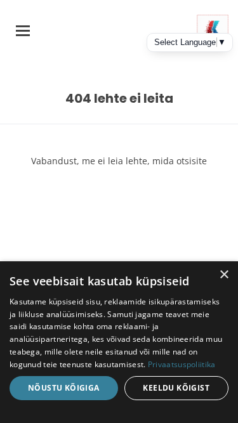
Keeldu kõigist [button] (176, 387)
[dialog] (119, 342)
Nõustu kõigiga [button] (64, 387)
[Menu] (23, 30)
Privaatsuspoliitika (182, 364)
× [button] (223, 275)
